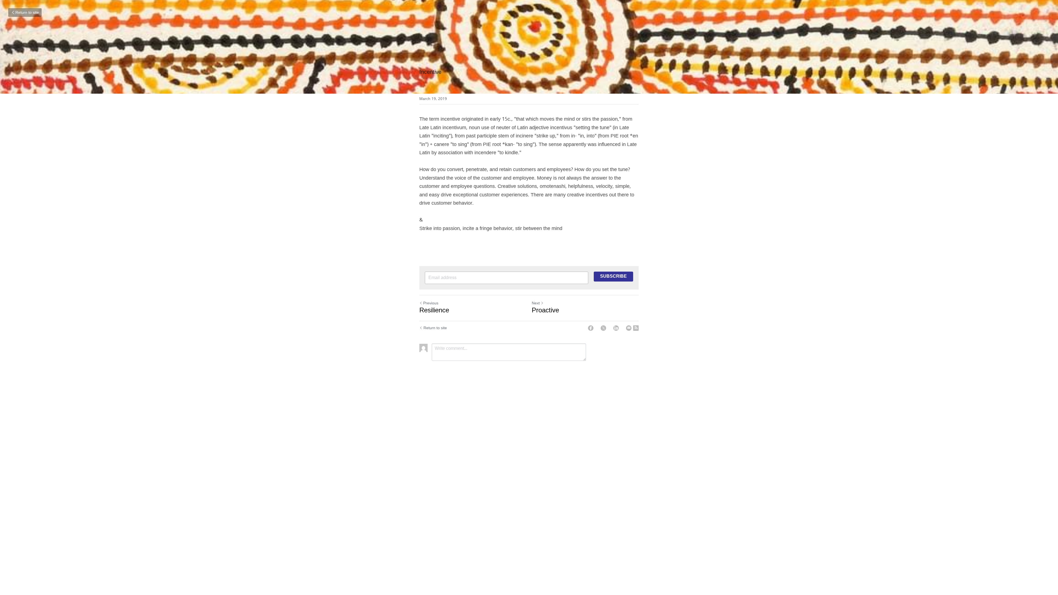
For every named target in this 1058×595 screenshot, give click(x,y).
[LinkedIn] (616, 328)
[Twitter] (603, 328)
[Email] (628, 328)
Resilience (434, 311)
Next (536, 303)
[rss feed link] (636, 328)
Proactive (545, 311)
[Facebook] (590, 328)
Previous (430, 303)
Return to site (27, 12)
